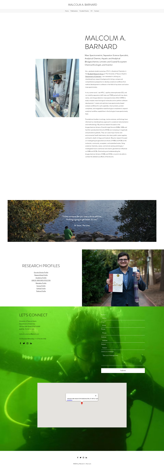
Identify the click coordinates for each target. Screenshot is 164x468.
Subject (103, 344)
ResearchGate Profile (41, 275)
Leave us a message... (108, 351)
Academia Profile (41, 278)
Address (103, 337)
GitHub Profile (41, 288)
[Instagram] (27, 343)
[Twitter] (24, 343)
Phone (103, 329)
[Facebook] (20, 343)
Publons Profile (41, 291)
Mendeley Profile (41, 283)
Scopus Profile (41, 286)
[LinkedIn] (31, 343)
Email (103, 322)
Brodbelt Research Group (96, 74)
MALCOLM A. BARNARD (82, 5)
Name (103, 314)
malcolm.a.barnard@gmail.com (29, 334)
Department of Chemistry (93, 76)
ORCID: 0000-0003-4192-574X (41, 280)
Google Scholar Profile (41, 272)
